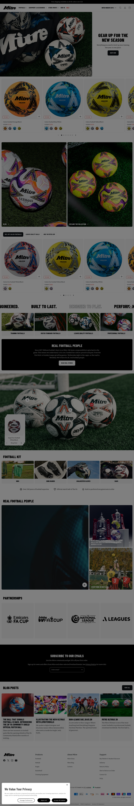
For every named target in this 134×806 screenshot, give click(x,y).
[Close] (67, 785)
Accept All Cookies (59, 800)
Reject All (44, 800)
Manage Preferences (26, 800)
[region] (36, 793)
